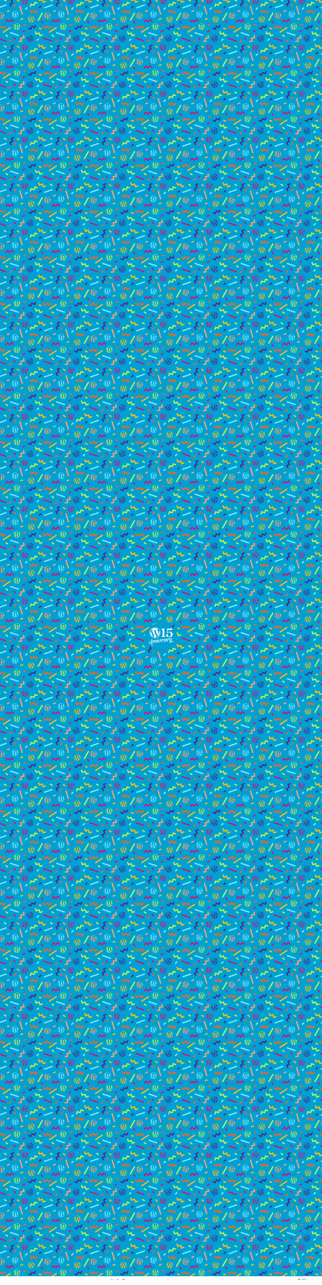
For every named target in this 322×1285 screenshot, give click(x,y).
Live (118, 1279)
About (112, 1279)
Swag (123, 1279)
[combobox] (310, 1279)
